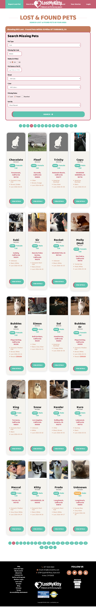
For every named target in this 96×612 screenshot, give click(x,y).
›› (75, 126)
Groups (18, 584)
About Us (18, 573)
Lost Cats (18, 581)
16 (67, 543)
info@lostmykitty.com (51, 570)
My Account (18, 571)
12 (67, 126)
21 (42, 547)
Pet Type (11, 41)
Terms (18, 590)
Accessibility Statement (18, 592)
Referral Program (18, 577)
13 (71, 126)
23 (51, 547)
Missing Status (12, 93)
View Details (16, 201)
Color (9, 83)
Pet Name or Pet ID (14, 66)
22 (46, 547)
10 (57, 126)
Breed (10, 75)
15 (63, 543)
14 (58, 543)
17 (72, 543)
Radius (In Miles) (13, 59)
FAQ (18, 566)
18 (76, 543)
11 (62, 126)
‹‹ (20, 126)
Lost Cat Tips (18, 569)
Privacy (18, 588)
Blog (18, 586)
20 (86, 543)
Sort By (10, 101)
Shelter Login (19, 579)
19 (81, 543)
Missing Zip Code (13, 50)
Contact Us (19, 575)
